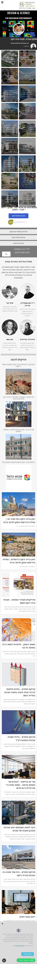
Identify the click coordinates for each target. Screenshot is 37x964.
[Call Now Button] (4, 960)
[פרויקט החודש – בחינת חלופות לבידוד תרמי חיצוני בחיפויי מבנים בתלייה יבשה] (18, 674)
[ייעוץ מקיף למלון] (18, 902)
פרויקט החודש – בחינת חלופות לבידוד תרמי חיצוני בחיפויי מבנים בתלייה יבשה (19, 692)
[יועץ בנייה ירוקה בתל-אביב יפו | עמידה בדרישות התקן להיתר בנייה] (18, 504)
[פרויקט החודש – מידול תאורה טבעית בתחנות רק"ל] (18, 722)
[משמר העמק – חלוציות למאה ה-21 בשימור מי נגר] (18, 630)
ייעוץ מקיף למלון (27, 916)
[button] (26, 960)
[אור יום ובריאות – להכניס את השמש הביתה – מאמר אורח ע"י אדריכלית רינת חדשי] (18, 767)
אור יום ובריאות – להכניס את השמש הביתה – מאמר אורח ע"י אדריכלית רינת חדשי (20, 784)
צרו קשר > (26, 46)
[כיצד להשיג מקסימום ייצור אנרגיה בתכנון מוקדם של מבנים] (18, 813)
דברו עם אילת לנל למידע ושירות (20, 43)
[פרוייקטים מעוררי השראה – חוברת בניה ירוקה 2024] (18, 585)
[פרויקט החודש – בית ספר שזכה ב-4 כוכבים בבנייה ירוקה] (18, 857)
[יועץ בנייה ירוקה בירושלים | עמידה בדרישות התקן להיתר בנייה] (18, 545)
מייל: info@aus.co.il (22, 249)
